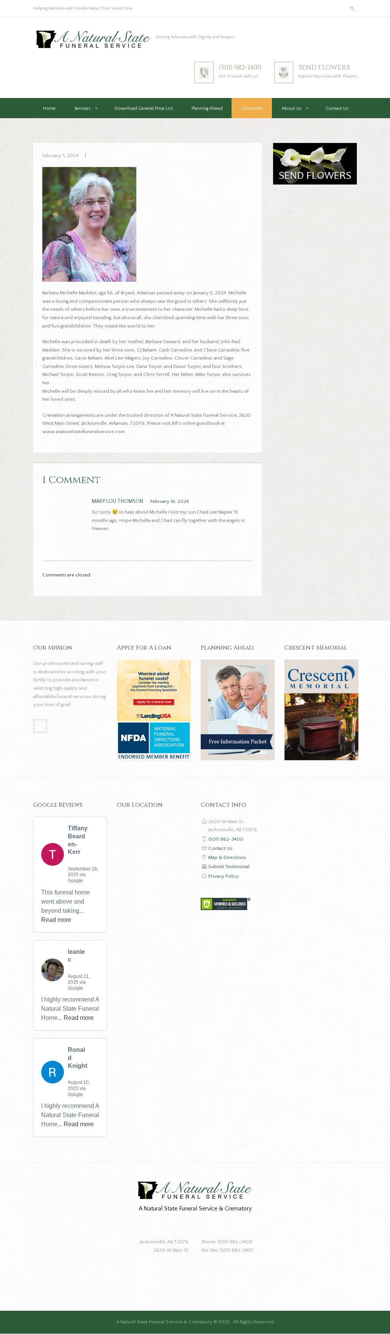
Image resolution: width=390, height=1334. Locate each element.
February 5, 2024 (60, 155)
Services (82, 108)
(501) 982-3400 (240, 67)
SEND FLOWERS (324, 67)
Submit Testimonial (228, 866)
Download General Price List (144, 108)
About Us (292, 108)
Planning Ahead (207, 108)
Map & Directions (227, 857)
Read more (56, 920)
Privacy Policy (223, 876)
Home (49, 108)
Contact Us (337, 108)
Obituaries (252, 108)
